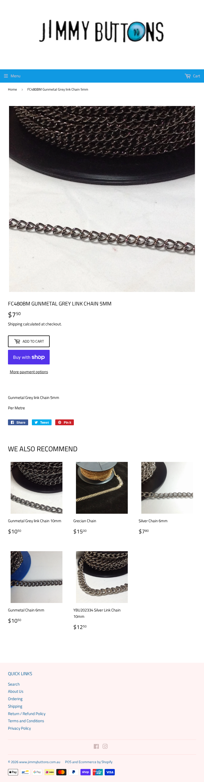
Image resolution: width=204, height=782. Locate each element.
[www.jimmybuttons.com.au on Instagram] (105, 747)
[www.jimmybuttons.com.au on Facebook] (96, 747)
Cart (196, 76)
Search (14, 684)
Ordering (15, 699)
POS (68, 761)
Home (12, 89)
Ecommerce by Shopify (95, 761)
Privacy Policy (19, 728)
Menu (15, 76)
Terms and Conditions (26, 721)
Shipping (15, 324)
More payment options (29, 372)
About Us (15, 691)
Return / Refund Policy (26, 714)
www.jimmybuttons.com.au (39, 761)
